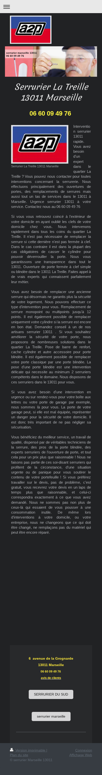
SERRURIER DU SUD (51, 694)
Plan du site (19, 755)
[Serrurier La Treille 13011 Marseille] (39, 144)
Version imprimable (30, 750)
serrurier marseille (51, 716)
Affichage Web (80, 755)
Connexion (83, 750)
